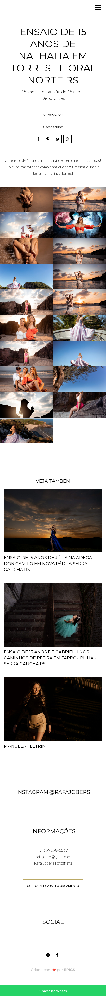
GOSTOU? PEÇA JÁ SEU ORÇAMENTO (53, 886)
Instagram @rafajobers (53, 792)
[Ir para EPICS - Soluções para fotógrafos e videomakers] (53, 969)
